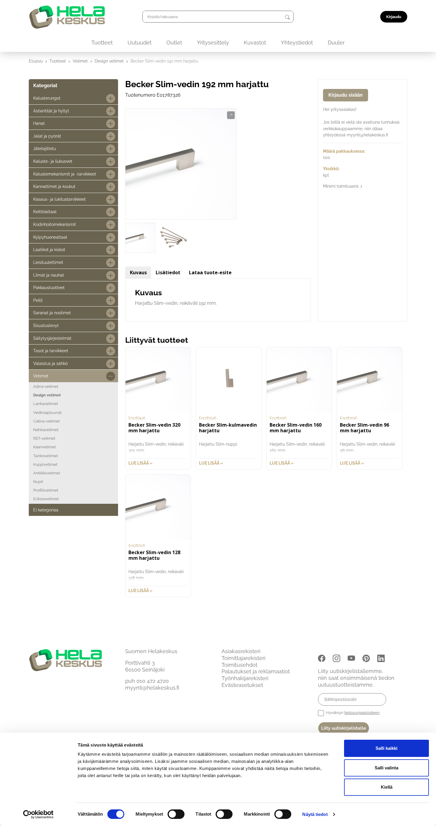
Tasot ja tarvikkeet (50, 350)
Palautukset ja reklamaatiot (256, 671)
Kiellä (386, 787)
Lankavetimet (45, 403)
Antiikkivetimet (46, 473)
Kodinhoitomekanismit (54, 224)
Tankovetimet (45, 456)
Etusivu (36, 60)
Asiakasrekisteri (241, 651)
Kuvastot (255, 42)
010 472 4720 (152, 681)
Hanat (39, 123)
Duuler (336, 42)
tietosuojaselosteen (362, 712)
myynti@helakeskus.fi (152, 688)
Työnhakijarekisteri (245, 678)
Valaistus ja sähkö (50, 363)
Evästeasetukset (242, 685)
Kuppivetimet (45, 464)
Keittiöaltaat (45, 211)
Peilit (38, 300)
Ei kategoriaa (45, 509)
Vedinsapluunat (47, 412)
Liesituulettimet (48, 262)
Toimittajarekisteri (243, 658)
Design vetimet (109, 60)
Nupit (38, 481)
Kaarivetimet (44, 447)
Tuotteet (102, 42)
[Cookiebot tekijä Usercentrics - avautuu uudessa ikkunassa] (38, 814)
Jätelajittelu (44, 148)
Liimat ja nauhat (48, 275)
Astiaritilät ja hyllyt (51, 110)
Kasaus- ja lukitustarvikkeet (59, 199)
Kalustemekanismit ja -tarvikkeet (64, 173)
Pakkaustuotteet (49, 287)
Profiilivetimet (45, 490)
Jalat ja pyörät (47, 135)
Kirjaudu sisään (345, 95)
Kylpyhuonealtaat (50, 237)
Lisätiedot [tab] (168, 272)
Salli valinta (386, 767)
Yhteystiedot (297, 42)
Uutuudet (140, 42)
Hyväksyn (352, 712)
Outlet (174, 42)
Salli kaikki (386, 748)
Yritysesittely (213, 42)
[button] (231, 115)
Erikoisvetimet (46, 499)
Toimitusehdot (239, 665)
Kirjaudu (393, 17)
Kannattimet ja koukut (54, 186)
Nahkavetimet (45, 430)
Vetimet (80, 60)
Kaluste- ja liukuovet (52, 161)
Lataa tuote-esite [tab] (210, 272)
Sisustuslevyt (46, 325)
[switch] (176, 814)
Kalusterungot (47, 98)
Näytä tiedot (314, 814)
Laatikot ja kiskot (49, 249)
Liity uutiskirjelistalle (343, 728)
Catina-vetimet (46, 421)
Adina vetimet (45, 386)
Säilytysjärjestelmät (52, 338)
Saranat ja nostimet (52, 312)
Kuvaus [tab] (138, 272)
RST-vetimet (44, 438)
